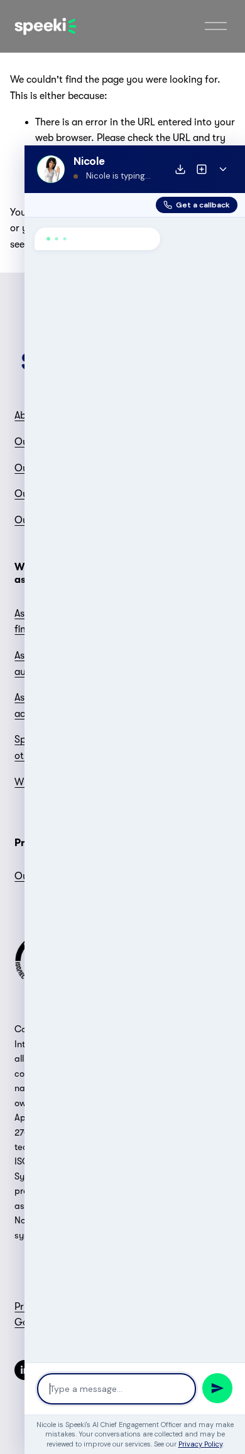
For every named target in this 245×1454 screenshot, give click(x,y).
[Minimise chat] (223, 169)
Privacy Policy (200, 1444)
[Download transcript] (180, 169)
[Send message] (217, 1388)
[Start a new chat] (201, 169)
